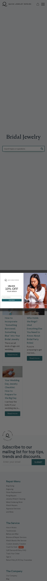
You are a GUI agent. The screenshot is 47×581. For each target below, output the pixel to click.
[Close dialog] (45, 274)
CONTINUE (12, 300)
